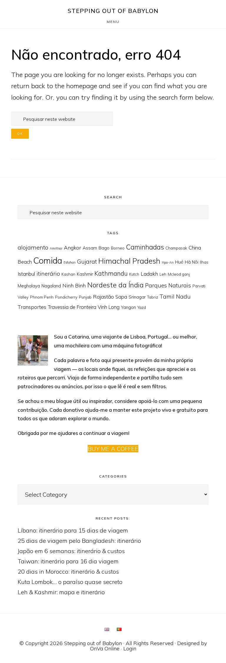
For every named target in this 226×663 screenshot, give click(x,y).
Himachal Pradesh (129, 260)
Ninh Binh (74, 285)
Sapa (121, 297)
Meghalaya (29, 286)
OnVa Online (104, 648)
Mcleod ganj (179, 274)
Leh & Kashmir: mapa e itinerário (61, 592)
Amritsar (56, 248)
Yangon (128, 307)
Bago (104, 248)
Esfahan (70, 262)
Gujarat (87, 261)
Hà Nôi (191, 262)
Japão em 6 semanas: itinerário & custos (71, 551)
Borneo (117, 248)
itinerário (48, 273)
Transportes (32, 307)
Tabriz (152, 297)
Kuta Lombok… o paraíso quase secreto (70, 581)
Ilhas (204, 262)
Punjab (85, 297)
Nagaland (51, 286)
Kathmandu (111, 273)
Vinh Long (108, 307)
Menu (113, 21)
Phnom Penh (42, 297)
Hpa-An (168, 262)
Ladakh (149, 273)
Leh (162, 274)
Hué (179, 262)
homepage (81, 86)
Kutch (134, 274)
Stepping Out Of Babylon (113, 10)
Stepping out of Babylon (93, 643)
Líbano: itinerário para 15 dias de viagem (73, 530)
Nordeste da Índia (115, 284)
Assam (90, 248)
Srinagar (137, 297)
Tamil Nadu (175, 296)
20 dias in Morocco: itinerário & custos (68, 571)
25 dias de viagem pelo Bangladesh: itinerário (79, 540)
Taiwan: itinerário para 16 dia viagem (68, 561)
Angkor (72, 247)
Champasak (176, 248)
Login (129, 648)
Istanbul (26, 274)
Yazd (141, 307)
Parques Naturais (168, 285)
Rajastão (103, 296)
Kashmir (85, 274)
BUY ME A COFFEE (113, 448)
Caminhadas (145, 247)
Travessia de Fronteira (72, 307)
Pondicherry (66, 297)
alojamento (33, 247)
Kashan (68, 274)
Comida (47, 260)
